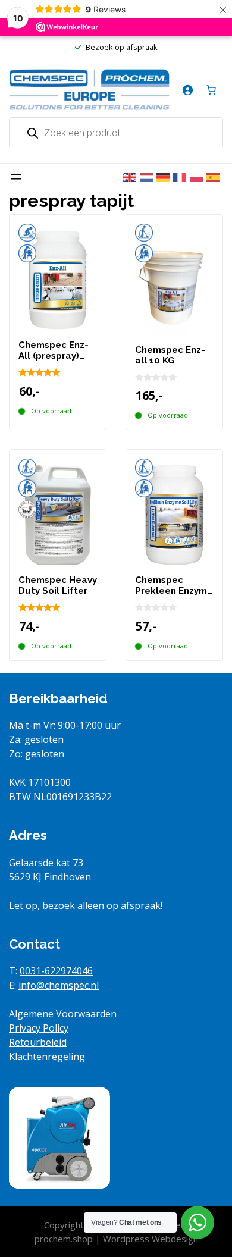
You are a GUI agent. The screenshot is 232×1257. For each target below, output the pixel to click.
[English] (131, 176)
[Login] (187, 90)
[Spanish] (214, 176)
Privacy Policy (38, 1028)
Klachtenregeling (47, 1056)
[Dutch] (148, 176)
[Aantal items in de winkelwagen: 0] (211, 90)
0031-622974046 (56, 970)
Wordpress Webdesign (150, 1239)
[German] (164, 176)
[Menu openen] (16, 177)
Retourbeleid (38, 1042)
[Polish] (198, 176)
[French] (181, 176)
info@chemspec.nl (58, 985)
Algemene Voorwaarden (63, 1013)
